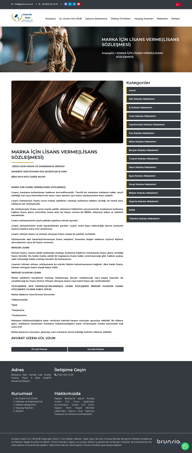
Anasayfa (50, 18)
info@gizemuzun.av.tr (23, 4)
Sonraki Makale (96, 349)
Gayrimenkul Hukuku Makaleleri (147, 124)
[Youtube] (79, 4)
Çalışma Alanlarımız (96, 18)
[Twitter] (70, 4)
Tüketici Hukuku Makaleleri (144, 218)
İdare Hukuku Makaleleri (142, 167)
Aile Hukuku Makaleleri (142, 99)
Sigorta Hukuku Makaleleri (144, 201)
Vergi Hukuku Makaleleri (142, 184)
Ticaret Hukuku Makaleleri (143, 158)
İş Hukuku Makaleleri (140, 107)
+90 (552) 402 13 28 (49, 4)
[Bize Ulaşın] (185, 446)
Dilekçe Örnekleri (121, 18)
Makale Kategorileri (26, 405)
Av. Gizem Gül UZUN (70, 18)
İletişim (175, 18)
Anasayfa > (109, 53)
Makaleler (162, 18)
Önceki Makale (39, 349)
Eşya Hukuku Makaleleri (142, 176)
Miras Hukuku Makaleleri (142, 141)
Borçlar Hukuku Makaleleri (143, 150)
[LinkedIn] (74, 4)
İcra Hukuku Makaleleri (141, 133)
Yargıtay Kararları (143, 18)
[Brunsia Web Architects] (168, 442)
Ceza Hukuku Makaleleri (142, 116)
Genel (132, 90)
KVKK (132, 210)
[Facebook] (66, 4)
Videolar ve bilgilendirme (29, 401)
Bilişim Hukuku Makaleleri (143, 193)
